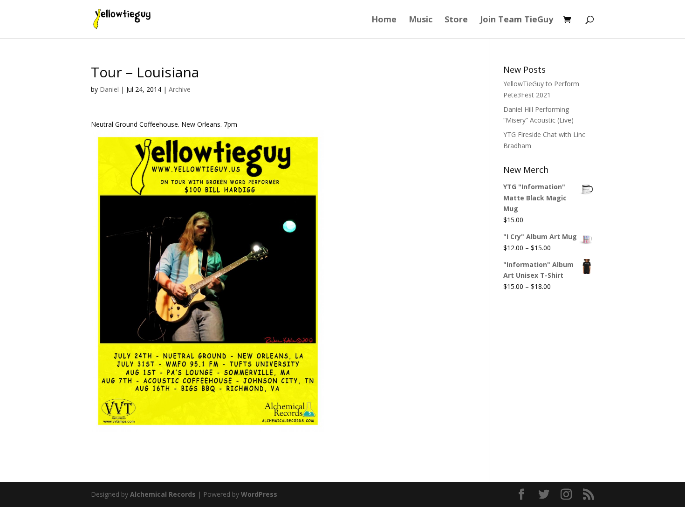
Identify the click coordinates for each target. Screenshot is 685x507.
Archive (180, 89)
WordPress (259, 494)
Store (456, 20)
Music (420, 20)
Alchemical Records (163, 494)
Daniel (109, 89)
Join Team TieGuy (516, 20)
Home (384, 20)
